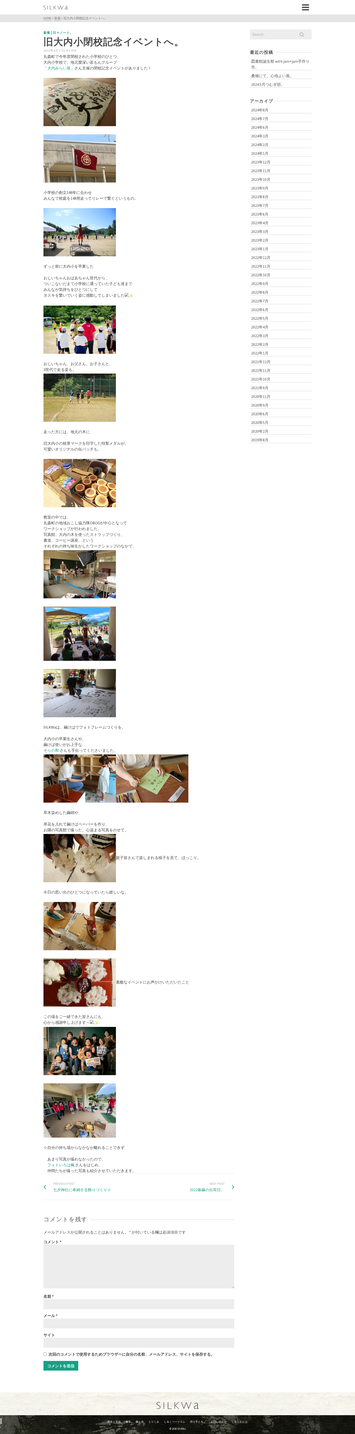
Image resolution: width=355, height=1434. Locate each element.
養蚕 (128, 1421)
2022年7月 (260, 301)
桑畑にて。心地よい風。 (272, 75)
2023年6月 (260, 214)
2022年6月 (260, 309)
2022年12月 (260, 257)
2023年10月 (260, 179)
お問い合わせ (219, 1421)
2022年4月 (260, 327)
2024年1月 (260, 153)
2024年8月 (260, 110)
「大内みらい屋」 (58, 68)
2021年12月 (260, 361)
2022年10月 (260, 275)
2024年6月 (260, 127)
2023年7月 (260, 205)
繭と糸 (140, 1421)
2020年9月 (260, 405)
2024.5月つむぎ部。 (268, 84)
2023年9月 (260, 188)
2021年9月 (260, 387)
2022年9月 (260, 283)
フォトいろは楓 (60, 1164)
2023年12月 (260, 162)
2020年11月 (260, 396)
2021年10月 (260, 379)
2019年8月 (260, 439)
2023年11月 (260, 170)
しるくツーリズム (174, 1421)
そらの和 (51, 750)
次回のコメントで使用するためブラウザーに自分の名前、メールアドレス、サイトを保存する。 (132, 1354)
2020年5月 (260, 422)
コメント (52, 1241)
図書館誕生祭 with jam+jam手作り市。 (280, 64)
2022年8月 (260, 292)
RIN (74, 50)
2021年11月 (260, 370)
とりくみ (154, 1421)
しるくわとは (240, 1421)
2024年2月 (260, 144)
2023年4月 (260, 222)
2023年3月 (260, 231)
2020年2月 (260, 431)
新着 (46, 33)
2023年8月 (260, 196)
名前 (48, 1296)
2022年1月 (260, 353)
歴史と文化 (114, 1421)
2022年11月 (260, 266)
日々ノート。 (63, 33)
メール (50, 1315)
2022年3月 (260, 335)
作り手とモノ (198, 1421)
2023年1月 (260, 248)
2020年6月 (260, 413)
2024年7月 (260, 118)
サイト (49, 1334)
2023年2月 (260, 240)
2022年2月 (260, 344)
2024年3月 (260, 136)
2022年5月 (260, 318)
